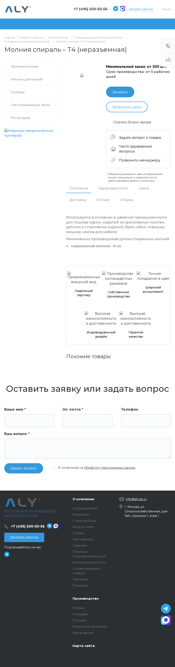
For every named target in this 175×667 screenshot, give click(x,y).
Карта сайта (84, 646)
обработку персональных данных (109, 468)
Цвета (144, 188)
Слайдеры (80, 614)
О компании (83, 499)
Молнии (79, 608)
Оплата (102, 200)
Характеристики (113, 188)
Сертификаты (83, 539)
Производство (86, 598)
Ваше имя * (15, 409)
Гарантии (80, 545)
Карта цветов (83, 633)
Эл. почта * (73, 409)
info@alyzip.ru (136, 499)
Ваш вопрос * (17, 434)
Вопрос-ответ (83, 527)
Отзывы (127, 200)
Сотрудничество (85, 508)
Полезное (80, 585)
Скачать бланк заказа (132, 122)
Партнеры (80, 579)
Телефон (129, 409)
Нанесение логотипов (90, 627)
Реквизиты (81, 514)
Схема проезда (84, 521)
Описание (78, 188)
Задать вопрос (24, 468)
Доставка (77, 200)
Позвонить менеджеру (139, 160)
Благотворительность (89, 562)
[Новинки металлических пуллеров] (32, 135)
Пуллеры (79, 620)
